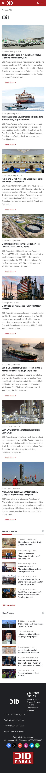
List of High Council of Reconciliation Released (28, 651)
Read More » (10, 83)
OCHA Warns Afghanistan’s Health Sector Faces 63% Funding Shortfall (30, 594)
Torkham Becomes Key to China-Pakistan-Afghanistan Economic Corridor (30, 581)
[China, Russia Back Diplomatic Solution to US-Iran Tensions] (9, 554)
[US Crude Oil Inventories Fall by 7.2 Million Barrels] (23, 288)
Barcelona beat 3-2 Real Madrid (28, 674)
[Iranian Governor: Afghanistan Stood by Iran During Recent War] (9, 567)
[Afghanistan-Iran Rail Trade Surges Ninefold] (9, 543)
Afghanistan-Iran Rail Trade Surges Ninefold (30, 543)
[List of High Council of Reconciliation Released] (9, 650)
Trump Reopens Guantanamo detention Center (30, 625)
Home (6, 10)
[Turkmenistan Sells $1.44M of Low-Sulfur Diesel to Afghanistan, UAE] (23, 37)
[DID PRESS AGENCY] (9, 3)
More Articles (9, 605)
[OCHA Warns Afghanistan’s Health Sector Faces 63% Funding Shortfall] (9, 593)
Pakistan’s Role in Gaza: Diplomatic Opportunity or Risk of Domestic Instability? (30, 662)
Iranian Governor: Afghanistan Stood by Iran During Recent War (29, 568)
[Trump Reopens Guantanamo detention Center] (9, 624)
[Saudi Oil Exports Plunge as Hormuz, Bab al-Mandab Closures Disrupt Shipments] (23, 350)
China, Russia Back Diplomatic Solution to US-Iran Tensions (29, 556)
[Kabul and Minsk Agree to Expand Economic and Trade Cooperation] (23, 161)
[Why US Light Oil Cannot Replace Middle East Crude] (23, 412)
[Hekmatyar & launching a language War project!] (9, 637)
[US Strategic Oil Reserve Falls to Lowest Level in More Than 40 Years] (23, 226)
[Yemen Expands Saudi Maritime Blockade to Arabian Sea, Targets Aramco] (23, 99)
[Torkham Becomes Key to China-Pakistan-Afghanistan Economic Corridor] (9, 580)
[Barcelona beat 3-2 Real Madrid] (9, 674)
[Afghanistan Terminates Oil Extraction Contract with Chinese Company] (23, 474)
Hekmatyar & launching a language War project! (28, 635)
